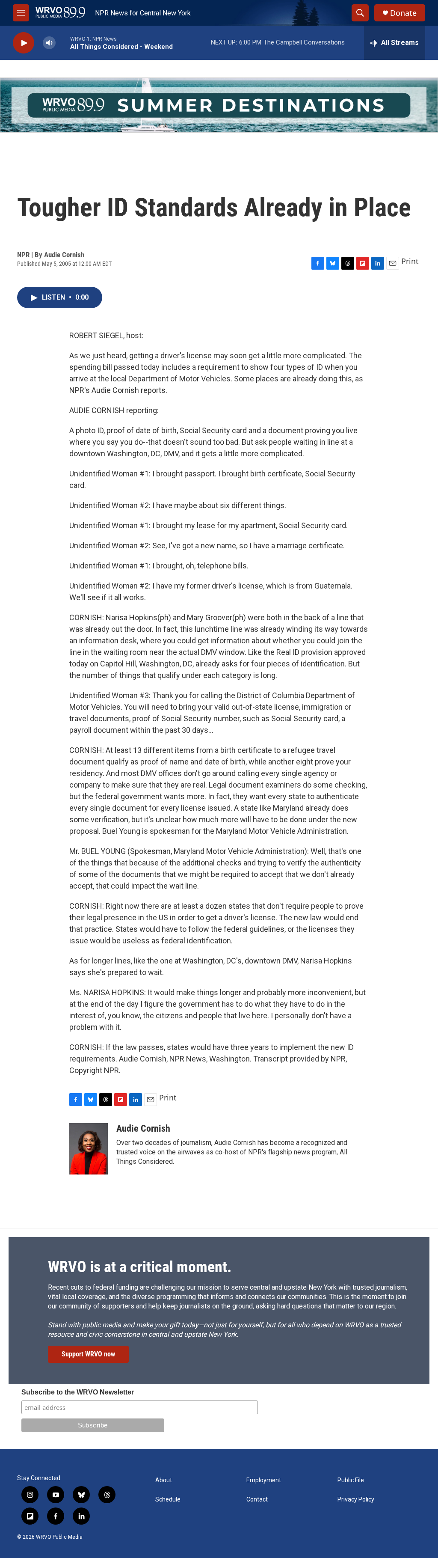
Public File (350, 1480)
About (163, 1480)
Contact (257, 1499)
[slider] (63, 42)
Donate (403, 13)
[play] (23, 43)
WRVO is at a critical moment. (139, 1267)
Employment (263, 1480)
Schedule (168, 1499)
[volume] (49, 43)
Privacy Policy (355, 1499)
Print (410, 261)
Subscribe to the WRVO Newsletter (77, 1392)
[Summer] (219, 105)
